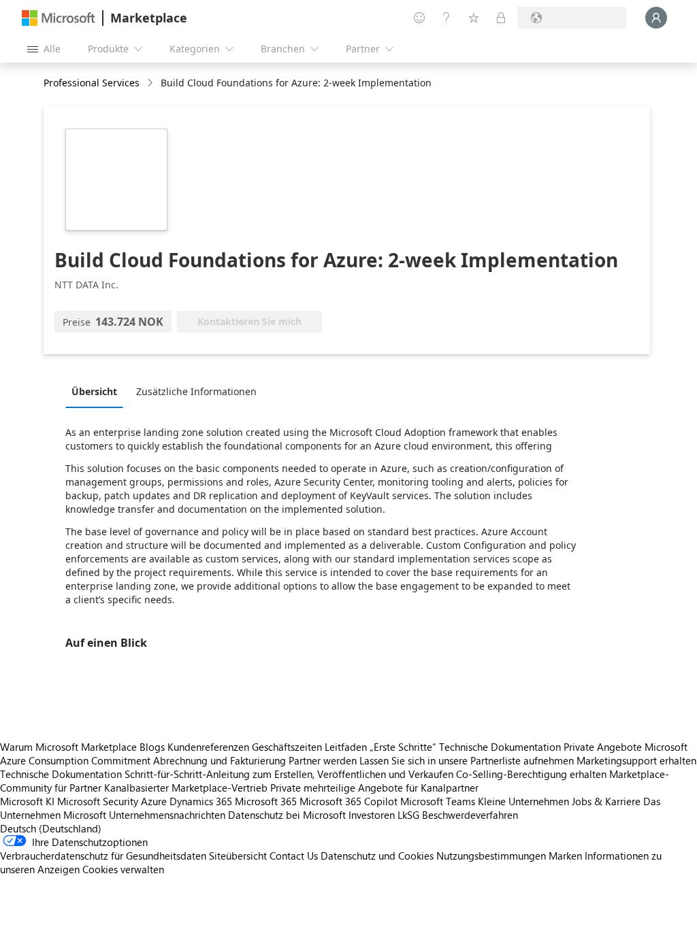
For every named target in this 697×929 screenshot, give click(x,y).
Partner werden (323, 760)
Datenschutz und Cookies (377, 855)
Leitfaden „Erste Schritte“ (380, 747)
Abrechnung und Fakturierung (219, 760)
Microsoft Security (97, 801)
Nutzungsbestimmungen (491, 855)
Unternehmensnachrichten (167, 815)
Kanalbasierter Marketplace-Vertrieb (186, 787)
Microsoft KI (27, 801)
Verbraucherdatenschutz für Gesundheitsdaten (103, 855)
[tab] (97, 391)
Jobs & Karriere (606, 801)
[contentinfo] (151, 83)
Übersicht (94, 391)
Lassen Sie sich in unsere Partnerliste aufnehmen (466, 760)
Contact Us (294, 855)
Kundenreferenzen (208, 747)
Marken (565, 855)
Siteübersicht (238, 855)
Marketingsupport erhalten (636, 760)
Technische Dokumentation (500, 747)
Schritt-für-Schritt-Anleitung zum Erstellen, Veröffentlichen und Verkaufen (289, 774)
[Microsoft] (58, 18)
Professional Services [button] (92, 82)
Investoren (371, 815)
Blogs (152, 747)
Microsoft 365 (266, 801)
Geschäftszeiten (287, 747)
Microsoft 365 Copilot (348, 801)
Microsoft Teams (437, 801)
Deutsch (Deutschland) (50, 828)
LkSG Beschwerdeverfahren (458, 815)
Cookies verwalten (123, 869)
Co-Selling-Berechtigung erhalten (531, 774)
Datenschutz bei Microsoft (287, 815)
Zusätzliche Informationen (196, 391)
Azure (154, 801)
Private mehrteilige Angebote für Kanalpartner (374, 787)
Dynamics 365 (200, 801)
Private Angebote (603, 747)
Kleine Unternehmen (523, 801)
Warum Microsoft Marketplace (68, 747)
